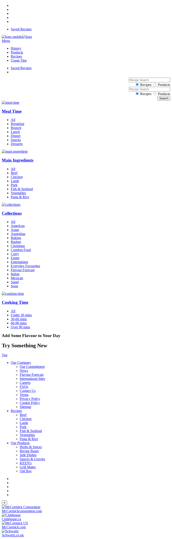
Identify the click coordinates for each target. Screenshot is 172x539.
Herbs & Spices (31, 447)
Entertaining (19, 262)
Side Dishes (28, 455)
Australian (18, 234)
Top (4, 355)
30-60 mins (19, 319)
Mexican (17, 278)
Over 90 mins (20, 327)
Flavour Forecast (22, 270)
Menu (6, 41)
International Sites (32, 379)
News (24, 371)
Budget (16, 242)
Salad (15, 282)
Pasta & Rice (20, 197)
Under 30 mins (21, 315)
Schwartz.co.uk (13, 535)
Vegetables (18, 193)
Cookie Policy (30, 403)
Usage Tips (19, 60)
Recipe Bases (29, 451)
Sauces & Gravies (32, 459)
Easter (15, 258)
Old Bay (26, 471)
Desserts (17, 144)
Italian (15, 274)
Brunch (16, 128)
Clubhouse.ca (11, 519)
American (18, 226)
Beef (14, 173)
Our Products (20, 443)
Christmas (18, 246)
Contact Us (28, 391)
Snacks (16, 140)
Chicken (17, 177)
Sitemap (25, 407)
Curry (15, 254)
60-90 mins (19, 323)
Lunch (15, 132)
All (13, 120)
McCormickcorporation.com (22, 511)
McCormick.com (14, 527)
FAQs (24, 387)
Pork (14, 185)
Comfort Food (21, 250)
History (16, 48)
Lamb (15, 181)
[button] (86, 107)
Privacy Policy (30, 399)
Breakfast (17, 124)
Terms (24, 395)
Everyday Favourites (25, 266)
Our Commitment (32, 366)
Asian (15, 230)
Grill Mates (28, 467)
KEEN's (26, 463)
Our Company (21, 362)
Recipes (16, 56)
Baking (16, 238)
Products (17, 52)
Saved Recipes (21, 29)
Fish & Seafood (22, 189)
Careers (25, 383)
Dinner (16, 136)
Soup (14, 286)
